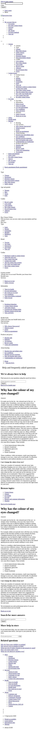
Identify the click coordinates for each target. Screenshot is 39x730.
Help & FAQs (10, 363)
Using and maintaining (22, 150)
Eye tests (11, 99)
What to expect (20, 128)
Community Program (14, 697)
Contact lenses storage (11, 306)
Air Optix (7, 244)
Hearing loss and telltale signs (25, 135)
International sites (10, 722)
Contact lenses (12, 73)
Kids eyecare (20, 104)
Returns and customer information (15, 499)
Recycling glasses (21, 63)
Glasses (10, 44)
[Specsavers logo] (6, 15)
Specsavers (8, 246)
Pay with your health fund (23, 94)
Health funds (12, 119)
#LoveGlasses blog (21, 70)
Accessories (19, 152)
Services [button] (7, 670)
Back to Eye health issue (8, 385)
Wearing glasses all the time (13, 311)
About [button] (6, 692)
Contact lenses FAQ (14, 699)
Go (20, 636)
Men (6, 192)
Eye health (8, 496)
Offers (10, 118)
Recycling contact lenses (23, 90)
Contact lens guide (21, 88)
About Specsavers (13, 701)
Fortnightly (19, 82)
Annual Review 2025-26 (15, 704)
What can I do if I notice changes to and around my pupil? (18, 648)
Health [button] (7, 680)
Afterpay (18, 68)
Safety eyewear (20, 114)
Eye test (7, 497)
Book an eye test (21, 116)
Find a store (8, 10)
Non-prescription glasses (23, 58)
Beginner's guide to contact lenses (26, 87)
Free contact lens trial (22, 95)
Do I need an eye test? (11, 292)
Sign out (10, 34)
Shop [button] (6, 654)
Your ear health (12, 684)
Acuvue (7, 242)
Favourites (11, 24)
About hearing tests (14, 673)
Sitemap (7, 724)
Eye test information (22, 107)
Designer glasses (21, 56)
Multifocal (8, 234)
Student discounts (13, 666)
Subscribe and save (10, 257)
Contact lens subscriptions (16, 678)
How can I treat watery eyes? (9, 650)
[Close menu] (1, 41)
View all (18, 85)
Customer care (12, 694)
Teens (6, 194)
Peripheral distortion (11, 304)
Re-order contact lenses (15, 25)
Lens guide (19, 64)
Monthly (18, 80)
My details (11, 31)
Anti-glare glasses (10, 308)
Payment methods (13, 32)
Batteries (18, 147)
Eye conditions (20, 109)
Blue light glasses (21, 51)
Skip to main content (7, 1)
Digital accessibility (10, 719)
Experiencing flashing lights (13, 309)
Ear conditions (20, 136)
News (10, 702)
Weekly (18, 78)
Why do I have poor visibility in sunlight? (13, 644)
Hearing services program (23, 138)
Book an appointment (22, 131)
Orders (10, 29)
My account (11, 160)
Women (7, 190)
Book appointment (13, 153)
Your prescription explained (13, 296)
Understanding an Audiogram (25, 141)
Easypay (10, 27)
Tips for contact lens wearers (24, 92)
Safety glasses (20, 52)
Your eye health (20, 106)
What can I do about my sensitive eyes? (12, 651)
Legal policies (9, 721)
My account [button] (8, 22)
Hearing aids (19, 145)
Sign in (14, 22)
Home (6, 361)
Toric (6, 236)
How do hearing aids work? (24, 140)
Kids (6, 195)
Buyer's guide (20, 66)
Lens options (20, 61)
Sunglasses (19, 54)
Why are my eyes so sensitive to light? (12, 646)
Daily (17, 83)
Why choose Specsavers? (23, 126)
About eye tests (13, 672)
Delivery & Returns (14, 696)
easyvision (8, 247)
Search (3, 3)
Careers (10, 706)
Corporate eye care (14, 675)
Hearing (10, 121)
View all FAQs (20, 111)
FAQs (18, 71)
